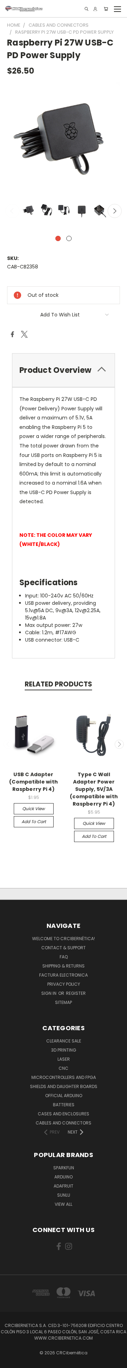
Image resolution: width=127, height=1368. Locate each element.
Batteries (63, 1105)
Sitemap (63, 1002)
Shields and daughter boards (63, 1086)
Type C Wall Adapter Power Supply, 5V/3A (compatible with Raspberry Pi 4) (94, 789)
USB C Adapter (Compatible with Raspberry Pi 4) (33, 782)
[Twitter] (24, 334)
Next (115, 211)
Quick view (33, 809)
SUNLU (63, 1195)
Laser (64, 1059)
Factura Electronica (63, 975)
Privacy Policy (63, 984)
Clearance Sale (63, 1041)
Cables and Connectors (63, 1123)
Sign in (49, 993)
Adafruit (63, 1186)
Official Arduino (63, 1096)
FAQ (64, 957)
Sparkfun (63, 1168)
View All (63, 1204)
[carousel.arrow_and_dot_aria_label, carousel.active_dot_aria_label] (58, 238)
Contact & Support (63, 948)
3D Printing (63, 1050)
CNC (63, 1068)
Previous (12, 211)
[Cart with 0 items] (106, 9)
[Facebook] (12, 334)
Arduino (63, 1177)
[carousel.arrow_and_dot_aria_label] (69, 238)
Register (76, 993)
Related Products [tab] (58, 684)
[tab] (63, 370)
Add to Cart (34, 822)
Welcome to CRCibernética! (63, 939)
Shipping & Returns (63, 966)
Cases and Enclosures (63, 1114)
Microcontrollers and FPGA (63, 1077)
